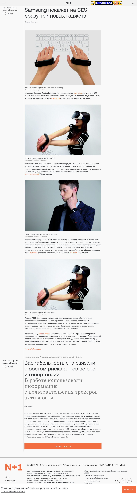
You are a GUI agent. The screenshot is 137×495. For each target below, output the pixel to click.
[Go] (3, 3)
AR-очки (73, 253)
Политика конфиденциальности (13, 491)
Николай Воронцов (31, 22)
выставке (78, 93)
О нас (8, 477)
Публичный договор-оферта (94, 475)
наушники (33, 253)
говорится (55, 98)
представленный (32, 174)
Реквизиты (88, 483)
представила (44, 333)
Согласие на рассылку (92, 481)
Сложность (10, 480)
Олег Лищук (28, 406)
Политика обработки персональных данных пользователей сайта (105, 472)
